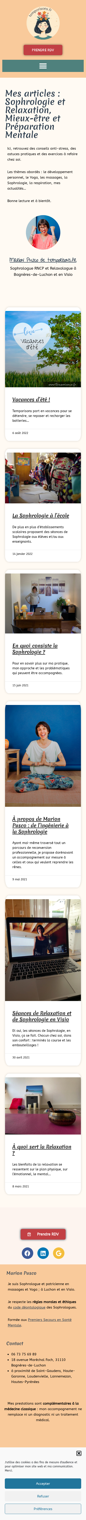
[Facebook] (27, 1253)
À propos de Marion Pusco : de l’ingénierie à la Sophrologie (40, 825)
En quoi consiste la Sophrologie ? (35, 648)
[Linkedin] (43, 1253)
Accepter (43, 1484)
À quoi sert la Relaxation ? (41, 1149)
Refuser (43, 1496)
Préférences (43, 1509)
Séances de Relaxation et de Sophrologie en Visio (41, 1016)
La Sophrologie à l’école (40, 515)
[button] (79, 1453)
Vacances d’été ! (31, 399)
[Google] (58, 1253)
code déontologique (29, 1307)
